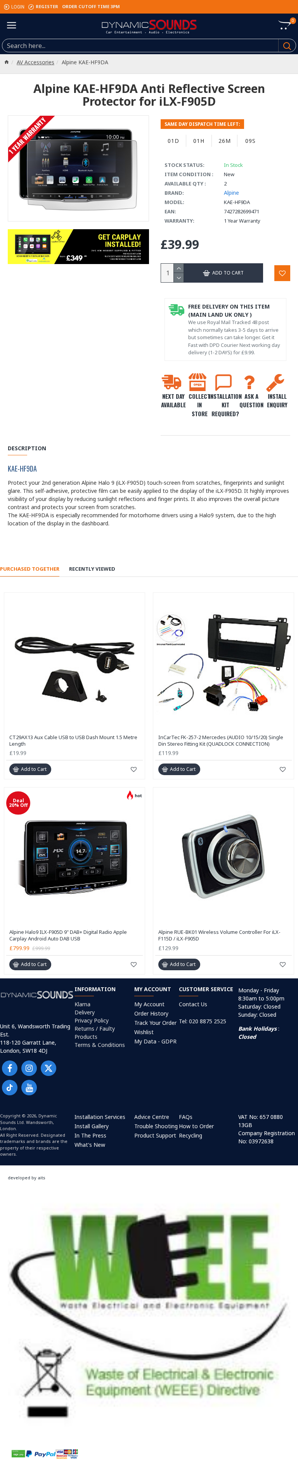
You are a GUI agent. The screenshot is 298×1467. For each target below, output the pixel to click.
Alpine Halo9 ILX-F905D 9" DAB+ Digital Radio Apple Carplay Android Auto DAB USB (68, 935)
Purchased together (29, 569)
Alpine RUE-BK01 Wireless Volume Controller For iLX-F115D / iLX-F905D (219, 935)
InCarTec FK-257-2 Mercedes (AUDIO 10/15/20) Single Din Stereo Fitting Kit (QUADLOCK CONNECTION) (220, 740)
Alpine (231, 192)
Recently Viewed (92, 569)
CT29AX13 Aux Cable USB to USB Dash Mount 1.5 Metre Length (73, 740)
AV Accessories (35, 62)
